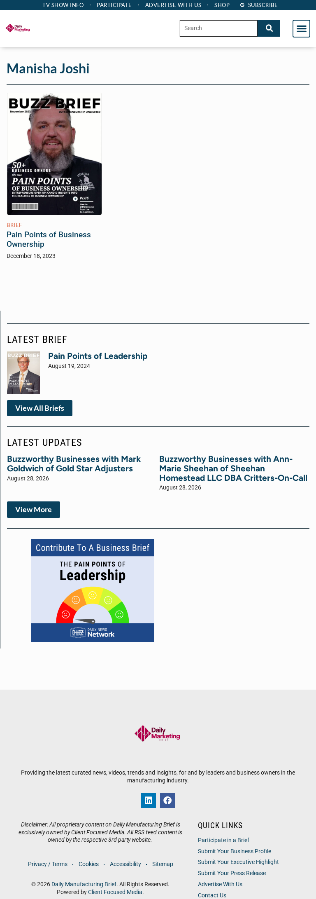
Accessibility (125, 864)
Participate (114, 5)
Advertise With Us (220, 884)
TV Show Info (63, 5)
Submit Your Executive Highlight (238, 862)
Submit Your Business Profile (234, 851)
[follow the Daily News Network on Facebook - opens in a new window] (167, 800)
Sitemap (162, 864)
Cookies (89, 864)
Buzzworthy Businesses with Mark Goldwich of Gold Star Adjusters (74, 463)
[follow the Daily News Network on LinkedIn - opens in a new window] (148, 800)
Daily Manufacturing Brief (83, 884)
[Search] (269, 28)
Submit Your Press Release (232, 873)
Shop (222, 5)
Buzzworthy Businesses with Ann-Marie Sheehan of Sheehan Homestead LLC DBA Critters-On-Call (233, 468)
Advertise (173, 5)
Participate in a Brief (223, 840)
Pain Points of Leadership (98, 356)
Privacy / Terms (47, 864)
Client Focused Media (115, 892)
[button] (301, 28)
